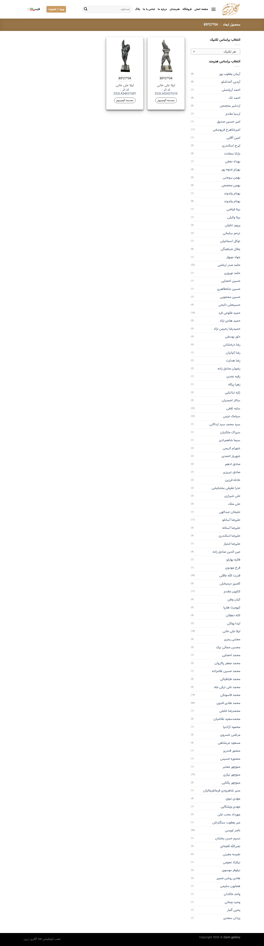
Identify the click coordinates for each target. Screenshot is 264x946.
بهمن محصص (231, 185)
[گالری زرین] (231, 9)
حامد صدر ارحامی (229, 265)
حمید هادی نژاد (230, 320)
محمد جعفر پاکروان (227, 663)
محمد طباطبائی (230, 679)
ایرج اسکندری (231, 145)
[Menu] (213, 9)
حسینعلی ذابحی (229, 304)
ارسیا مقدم (233, 113)
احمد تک (234, 97)
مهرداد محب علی (229, 814)
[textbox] (217, 52)
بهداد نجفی (232, 161)
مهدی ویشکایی (230, 806)
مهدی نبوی (233, 798)
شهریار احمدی (231, 456)
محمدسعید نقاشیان (226, 719)
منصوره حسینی (230, 758)
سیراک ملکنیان (230, 432)
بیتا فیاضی (233, 209)
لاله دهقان (233, 615)
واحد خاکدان (232, 894)
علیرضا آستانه (231, 527)
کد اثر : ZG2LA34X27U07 (124, 92)
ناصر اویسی (232, 830)
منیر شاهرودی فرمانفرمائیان (221, 790)
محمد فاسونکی (230, 695)
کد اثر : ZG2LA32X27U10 (166, 92)
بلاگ (137, 9)
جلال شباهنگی (230, 249)
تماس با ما (149, 9)
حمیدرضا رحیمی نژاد (227, 328)
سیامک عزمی (231, 416)
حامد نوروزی (232, 273)
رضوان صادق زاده (229, 368)
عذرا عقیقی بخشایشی (226, 488)
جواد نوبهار (233, 257)
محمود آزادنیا (231, 727)
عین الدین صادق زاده (226, 551)
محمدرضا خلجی (229, 710)
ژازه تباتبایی (232, 392)
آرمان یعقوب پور (229, 74)
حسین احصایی (230, 280)
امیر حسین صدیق (228, 121)
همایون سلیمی (230, 886)
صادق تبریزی (231, 472)
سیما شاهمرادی (229, 440)
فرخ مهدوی (232, 567)
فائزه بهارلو (233, 559)
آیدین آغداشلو (230, 81)
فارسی (36, 9)
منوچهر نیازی (231, 774)
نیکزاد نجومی (231, 862)
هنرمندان (175, 9)
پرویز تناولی (232, 225)
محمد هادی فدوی (228, 703)
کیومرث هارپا (231, 607)
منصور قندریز (231, 750)
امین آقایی (233, 137)
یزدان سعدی (231, 918)
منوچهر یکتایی (231, 782)
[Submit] (85, 9)
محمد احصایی (231, 655)
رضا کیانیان (233, 352)
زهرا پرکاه (234, 384)
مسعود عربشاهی (229, 742)
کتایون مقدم (232, 591)
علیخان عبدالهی (229, 512)
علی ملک (234, 504)
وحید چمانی (232, 902)
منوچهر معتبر (231, 766)
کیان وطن (233, 599)
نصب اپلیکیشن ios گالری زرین (42, 939)
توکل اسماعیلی (230, 241)
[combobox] (215, 51)
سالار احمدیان (231, 400)
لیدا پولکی (233, 623)
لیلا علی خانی (231, 631)
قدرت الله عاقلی (229, 575)
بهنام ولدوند (232, 193)
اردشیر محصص (230, 105)
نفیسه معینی (231, 854)
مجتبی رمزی (232, 639)
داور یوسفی (232, 336)
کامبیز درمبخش (230, 583)
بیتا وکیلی (233, 217)
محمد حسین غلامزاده (226, 671)
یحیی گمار (233, 910)
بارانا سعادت (232, 153)
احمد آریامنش (231, 89)
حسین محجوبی (230, 297)
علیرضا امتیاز (232, 543)
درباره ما (162, 9)
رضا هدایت (233, 360)
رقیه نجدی (233, 376)
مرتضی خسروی (230, 734)
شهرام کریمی (231, 448)
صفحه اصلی (201, 9)
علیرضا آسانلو (231, 519)
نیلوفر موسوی (231, 870)
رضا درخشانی (231, 344)
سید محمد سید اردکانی (224, 424)
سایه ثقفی (233, 408)
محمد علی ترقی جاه (227, 687)
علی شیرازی (232, 495)
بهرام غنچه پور (230, 169)
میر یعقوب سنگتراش (226, 822)
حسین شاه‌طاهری (228, 289)
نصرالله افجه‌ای (230, 846)
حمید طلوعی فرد (229, 312)
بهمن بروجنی (231, 177)
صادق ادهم (232, 464)
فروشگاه (187, 9)
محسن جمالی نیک (228, 647)
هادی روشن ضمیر (228, 878)
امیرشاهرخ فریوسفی (226, 129)
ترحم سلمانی (231, 233)
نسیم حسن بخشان (227, 838)
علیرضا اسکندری (229, 535)
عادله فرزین (232, 480)
